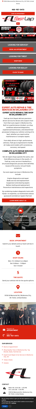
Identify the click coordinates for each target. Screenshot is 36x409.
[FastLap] (18, 18)
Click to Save (18, 72)
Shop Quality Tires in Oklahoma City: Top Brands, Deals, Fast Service (17, 351)
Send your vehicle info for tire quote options (18, 279)
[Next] (34, 34)
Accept (4, 406)
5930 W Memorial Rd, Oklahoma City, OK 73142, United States (18, 295)
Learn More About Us (18, 200)
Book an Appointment (18, 49)
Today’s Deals (8, 360)
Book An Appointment (18, 13)
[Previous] (1, 34)
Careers (6, 363)
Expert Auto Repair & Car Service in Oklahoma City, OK (18, 356)
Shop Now (18, 61)
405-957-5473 (18, 9)
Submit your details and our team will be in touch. (18, 243)
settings (14, 403)
